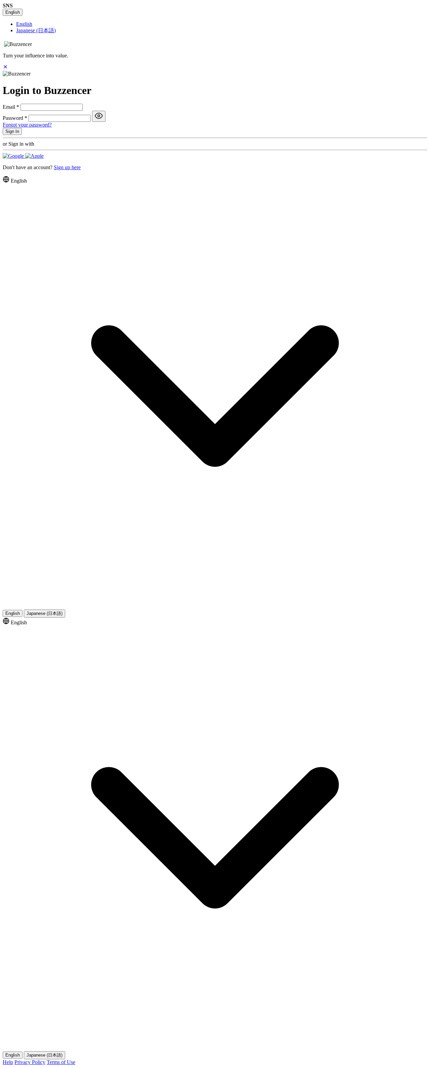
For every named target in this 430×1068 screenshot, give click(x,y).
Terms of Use (61, 1062)
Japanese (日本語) (44, 613)
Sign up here (67, 167)
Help (8, 1062)
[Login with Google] (14, 156)
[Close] (5, 67)
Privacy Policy (29, 1062)
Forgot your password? (27, 125)
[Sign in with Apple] (34, 156)
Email (11, 107)
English (12, 12)
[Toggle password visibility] (98, 116)
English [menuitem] (24, 24)
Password (15, 118)
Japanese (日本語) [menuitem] (36, 30)
